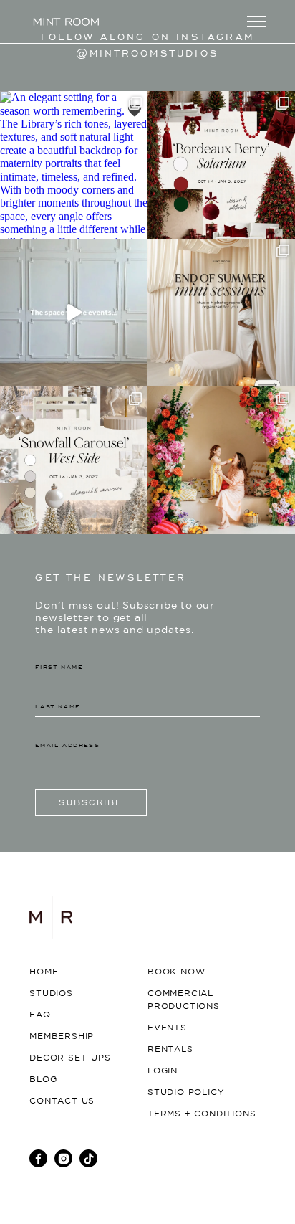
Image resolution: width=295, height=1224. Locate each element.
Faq (39, 1015)
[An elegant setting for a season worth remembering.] (74, 165)
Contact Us (62, 1101)
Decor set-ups (69, 1058)
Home (43, 972)
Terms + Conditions (202, 1114)
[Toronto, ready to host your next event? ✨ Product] (74, 312)
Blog (43, 1079)
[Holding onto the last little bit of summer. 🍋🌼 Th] (221, 460)
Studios (51, 993)
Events (167, 1028)
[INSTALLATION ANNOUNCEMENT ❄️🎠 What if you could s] (74, 460)
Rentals (170, 1049)
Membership (61, 1036)
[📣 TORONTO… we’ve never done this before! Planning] (221, 312)
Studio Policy (186, 1092)
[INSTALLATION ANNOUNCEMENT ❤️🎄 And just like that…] (221, 165)
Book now (176, 972)
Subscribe (90, 802)
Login (163, 1071)
